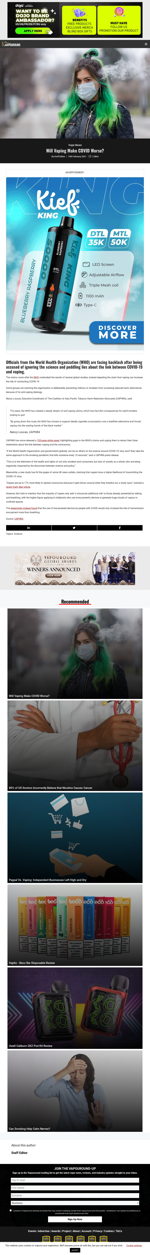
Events (32, 1231)
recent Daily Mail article (18, 487)
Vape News (75, 145)
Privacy (97, 1231)
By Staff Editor (58, 156)
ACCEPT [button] (75, 1250)
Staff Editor (19, 1153)
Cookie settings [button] (134, 1245)
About (76, 1231)
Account (86, 1231)
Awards (55, 1231)
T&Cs (119, 1231)
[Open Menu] (146, 44)
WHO (36, 377)
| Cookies (108, 1231)
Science (18, 533)
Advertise (43, 1231)
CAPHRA (18, 518)
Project (66, 1231)
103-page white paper (48, 440)
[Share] (29, 528)
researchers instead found (24, 508)
